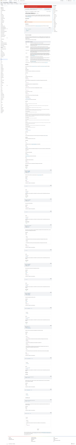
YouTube (54, 439)
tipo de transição (28, 99)
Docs (1, 2)
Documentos (10, 0)
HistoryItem (27, 363)
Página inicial (26, 11)
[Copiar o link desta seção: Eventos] (28, 372)
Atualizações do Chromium (33, 438)
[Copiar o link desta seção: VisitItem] (28, 137)
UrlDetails (27, 272)
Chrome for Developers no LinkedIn (57, 440)
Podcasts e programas (33, 441)
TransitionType (27, 154)
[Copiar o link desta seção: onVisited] (28, 374)
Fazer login (74, 0)
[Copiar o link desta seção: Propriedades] (28, 72)
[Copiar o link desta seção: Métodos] (28, 165)
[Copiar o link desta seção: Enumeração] (28, 101)
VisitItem (27, 313)
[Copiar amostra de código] (50, 27)
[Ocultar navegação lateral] (7, 444)
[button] (4, 92)
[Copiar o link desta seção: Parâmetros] (28, 176)
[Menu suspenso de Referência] (18, 3)
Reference (15, 2)
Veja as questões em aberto (11, 439)
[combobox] (63, 0)
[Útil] (49, 11)
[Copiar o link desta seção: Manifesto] (29, 24)
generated (39, 44)
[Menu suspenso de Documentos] (12, 0)
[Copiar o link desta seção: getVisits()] (28, 289)
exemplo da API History (34, 66)
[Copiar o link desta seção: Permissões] (29, 18)
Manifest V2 (11, 2)
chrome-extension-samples (43, 66)
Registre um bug (10, 438)
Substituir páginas (29, 16)
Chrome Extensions (5, 2)
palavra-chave (33, 55)
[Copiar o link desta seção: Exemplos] (29, 64)
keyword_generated (34, 61)
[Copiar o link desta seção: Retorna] (27, 189)
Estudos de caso (15, 0)
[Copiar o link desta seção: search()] (28, 322)
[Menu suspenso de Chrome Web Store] (27, 3)
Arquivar (32, 440)
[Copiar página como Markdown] (37, 13)
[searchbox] (4, 5)
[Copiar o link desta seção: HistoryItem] (29, 69)
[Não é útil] (50, 11)
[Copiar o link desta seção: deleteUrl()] (28, 260)
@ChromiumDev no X (56, 438)
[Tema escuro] (49, 27)
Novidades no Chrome (22, 0)
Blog (18, 0)
